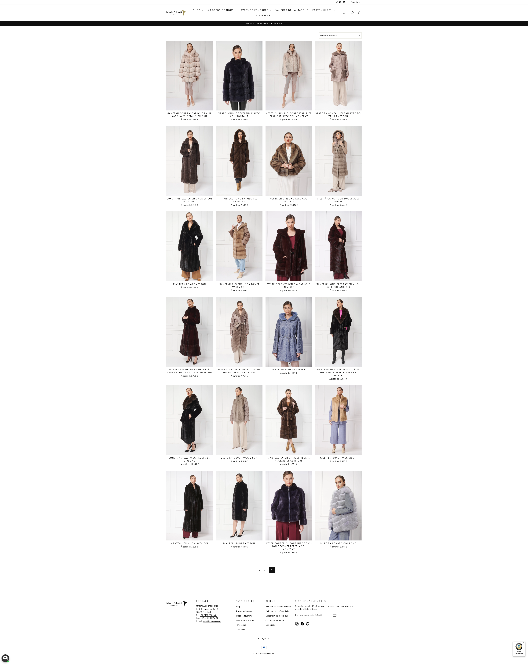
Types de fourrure (255, 10)
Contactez (264, 15)
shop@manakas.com (212, 621)
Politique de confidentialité (277, 611)
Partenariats (322, 10)
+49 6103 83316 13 (209, 618)
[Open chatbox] (5, 658)
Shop (197, 10)
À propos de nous (221, 10)
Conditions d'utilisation (276, 620)
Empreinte (270, 625)
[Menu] (523, 643)
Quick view (190, 107)
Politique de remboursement (278, 607)
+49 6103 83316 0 (208, 615)
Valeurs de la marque (292, 10)
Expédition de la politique (277, 616)
